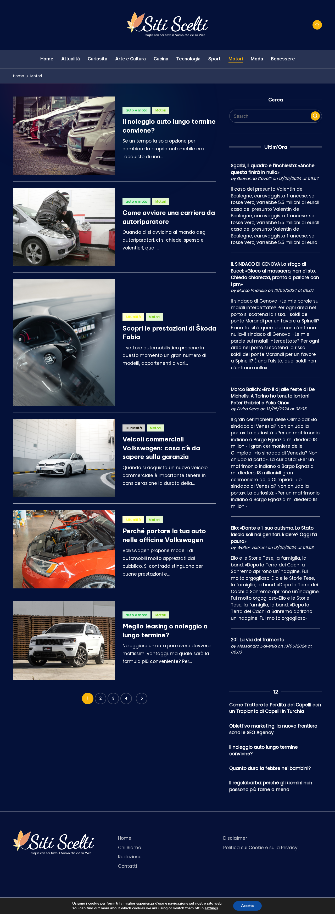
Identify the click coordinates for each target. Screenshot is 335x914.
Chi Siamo (129, 847)
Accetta (247, 905)
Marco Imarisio (252, 290)
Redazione (130, 857)
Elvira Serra (248, 409)
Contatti (127, 866)
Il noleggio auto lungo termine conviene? (263, 750)
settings (211, 908)
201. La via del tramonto (257, 640)
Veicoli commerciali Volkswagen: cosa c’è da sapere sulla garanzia (161, 448)
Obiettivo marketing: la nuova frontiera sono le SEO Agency (273, 729)
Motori (160, 110)
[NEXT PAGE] (141, 698)
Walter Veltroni (251, 547)
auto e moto (136, 110)
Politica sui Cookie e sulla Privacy (260, 847)
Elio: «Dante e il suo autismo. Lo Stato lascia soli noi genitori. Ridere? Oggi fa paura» (274, 534)
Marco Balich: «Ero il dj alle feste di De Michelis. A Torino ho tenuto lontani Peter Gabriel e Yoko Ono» (273, 396)
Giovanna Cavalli (254, 178)
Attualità (133, 317)
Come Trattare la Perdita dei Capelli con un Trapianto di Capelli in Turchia (275, 708)
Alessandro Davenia (257, 646)
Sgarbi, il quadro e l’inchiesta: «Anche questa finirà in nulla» (273, 168)
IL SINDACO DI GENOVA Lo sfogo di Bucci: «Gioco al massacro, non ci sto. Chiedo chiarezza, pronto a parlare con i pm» (275, 274)
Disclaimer (235, 838)
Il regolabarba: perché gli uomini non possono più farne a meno (270, 786)
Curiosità (134, 428)
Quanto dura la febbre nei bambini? (270, 768)
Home (124, 838)
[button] (141, 698)
